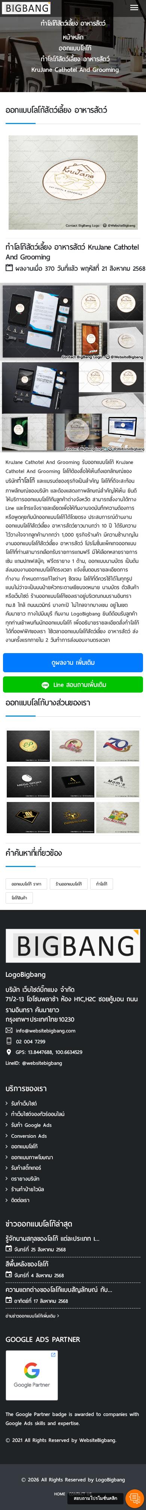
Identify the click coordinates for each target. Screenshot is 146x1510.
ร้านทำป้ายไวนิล (27, 1189)
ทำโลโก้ (26, 480)
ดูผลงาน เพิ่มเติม (73, 662)
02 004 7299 (30, 1041)
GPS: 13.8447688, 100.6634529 (49, 1052)
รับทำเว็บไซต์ (24, 1103)
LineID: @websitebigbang (34, 1063)
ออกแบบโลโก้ (75, 48)
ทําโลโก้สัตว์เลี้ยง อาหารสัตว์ (75, 59)
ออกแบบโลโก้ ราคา (26, 884)
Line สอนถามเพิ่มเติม (78, 684)
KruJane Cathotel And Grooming (75, 69)
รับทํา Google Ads (31, 1125)
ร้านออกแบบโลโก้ (69, 884)
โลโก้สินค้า (19, 897)
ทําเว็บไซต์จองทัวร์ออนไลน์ (37, 1114)
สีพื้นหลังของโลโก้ (27, 1264)
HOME (59, 1493)
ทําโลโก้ (101, 884)
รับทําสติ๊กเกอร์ (26, 1168)
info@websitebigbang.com (46, 1030)
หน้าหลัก (73, 37)
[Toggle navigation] (134, 8)
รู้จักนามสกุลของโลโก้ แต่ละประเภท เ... (53, 1238)
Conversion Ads (29, 1136)
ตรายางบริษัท (25, 1179)
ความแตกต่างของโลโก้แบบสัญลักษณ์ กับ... (59, 1289)
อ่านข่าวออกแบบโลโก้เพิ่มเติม (31, 1316)
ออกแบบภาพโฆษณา (32, 1157)
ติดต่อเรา (20, 1200)
